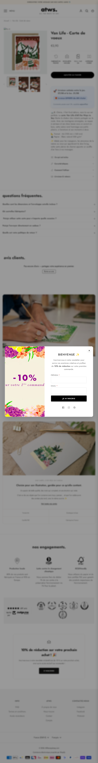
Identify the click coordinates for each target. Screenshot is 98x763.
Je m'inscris (69, 398)
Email (54, 386)
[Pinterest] (74, 407)
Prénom (55, 375)
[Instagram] (69, 407)
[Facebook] (63, 407)
